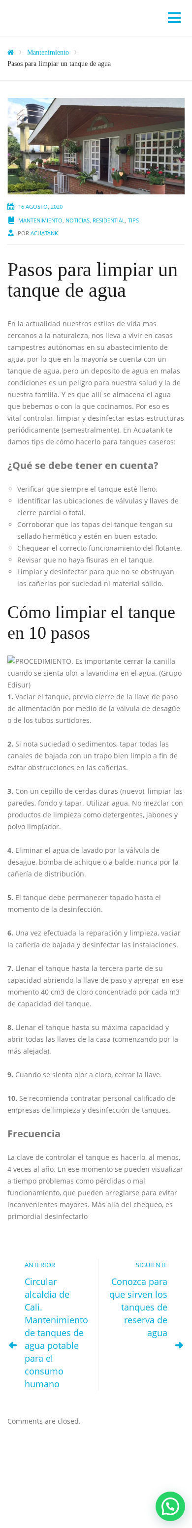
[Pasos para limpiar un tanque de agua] (96, 145)
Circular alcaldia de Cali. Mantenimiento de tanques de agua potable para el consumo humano (56, 1333)
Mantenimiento (40, 220)
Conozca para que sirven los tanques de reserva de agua (138, 1307)
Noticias (77, 220)
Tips (133, 220)
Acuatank (44, 233)
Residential (109, 220)
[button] (170, 1506)
